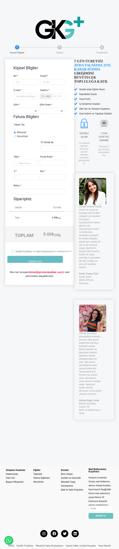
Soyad (44, 75)
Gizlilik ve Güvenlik (71, 478)
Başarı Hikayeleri (15, 482)
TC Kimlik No (47, 142)
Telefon (44, 90)
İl (15, 171)
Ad (15, 75)
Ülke (17, 156)
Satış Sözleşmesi (44, 251)
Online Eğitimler (41, 478)
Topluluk (37, 474)
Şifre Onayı (46, 104)
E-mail (17, 90)
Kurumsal (22, 136)
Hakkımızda (12, 474)
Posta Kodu (47, 156)
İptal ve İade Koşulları (72, 489)
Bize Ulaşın (67, 474)
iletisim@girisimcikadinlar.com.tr (46, 272)
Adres (17, 185)
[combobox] (46, 96)
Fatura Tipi (19, 124)
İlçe (42, 171)
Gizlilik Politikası (23, 251)
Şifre (16, 104)
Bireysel (21, 132)
